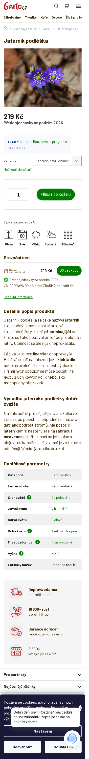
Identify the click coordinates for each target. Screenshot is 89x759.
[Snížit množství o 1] (28, 195)
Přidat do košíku (56, 194)
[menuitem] (12, 17)
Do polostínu (60, 497)
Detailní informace (18, 297)
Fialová (57, 520)
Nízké (55, 553)
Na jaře (71, 531)
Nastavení (42, 731)
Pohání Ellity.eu (16, 147)
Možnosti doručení (17, 169)
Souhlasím (63, 746)
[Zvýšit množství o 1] (8, 195)
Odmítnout (22, 746)
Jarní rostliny (61, 475)
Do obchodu (69, 270)
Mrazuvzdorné (61, 542)
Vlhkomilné (59, 508)
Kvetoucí (58, 531)
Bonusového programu (50, 141)
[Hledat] (56, 6)
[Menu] (78, 6)
